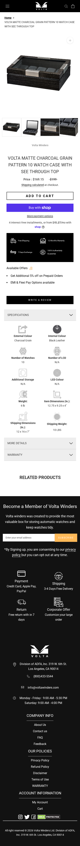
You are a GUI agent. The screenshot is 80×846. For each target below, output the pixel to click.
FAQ (40, 737)
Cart (40, 808)
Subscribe (66, 537)
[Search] (66, 6)
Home (8, 17)
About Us (40, 725)
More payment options (40, 215)
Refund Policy (40, 767)
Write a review (40, 300)
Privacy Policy (40, 760)
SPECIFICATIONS (18, 315)
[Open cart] (72, 6)
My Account (40, 802)
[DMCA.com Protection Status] (49, 816)
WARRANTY (14, 455)
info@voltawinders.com (43, 687)
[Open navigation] (7, 6)
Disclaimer (40, 773)
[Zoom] (70, 40)
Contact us (40, 731)
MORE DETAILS (17, 443)
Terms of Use (40, 779)
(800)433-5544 (43, 676)
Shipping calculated (32, 184)
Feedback (40, 744)
